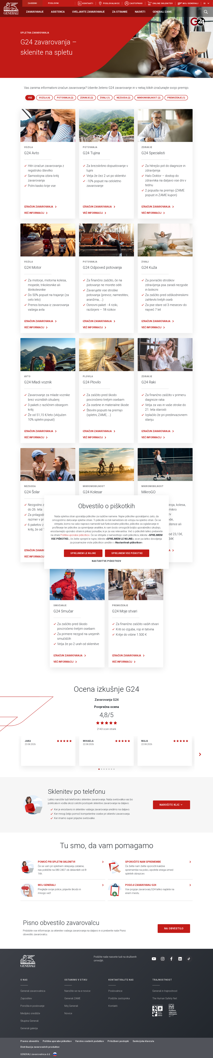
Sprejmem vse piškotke (127, 553)
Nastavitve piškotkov (106, 561)
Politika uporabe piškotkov (75, 535)
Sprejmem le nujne (83, 553)
